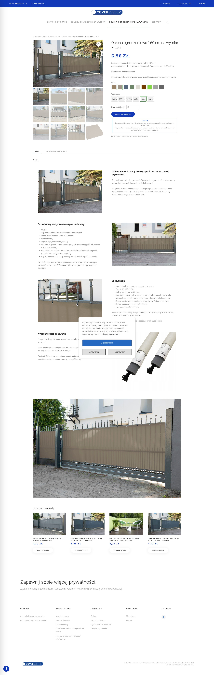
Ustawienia (94, 352)
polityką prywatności (110, 334)
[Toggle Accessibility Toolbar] (6, 668)
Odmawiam (120, 352)
